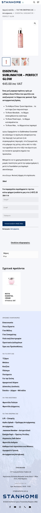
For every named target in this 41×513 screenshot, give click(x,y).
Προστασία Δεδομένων (12, 342)
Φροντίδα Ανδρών (10, 442)
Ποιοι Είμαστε (8, 326)
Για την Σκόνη (8, 378)
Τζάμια (5, 358)
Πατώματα (7, 374)
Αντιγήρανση (7, 13)
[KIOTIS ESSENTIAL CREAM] (11, 281)
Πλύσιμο (6, 370)
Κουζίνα (5, 366)
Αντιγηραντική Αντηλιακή (13, 454)
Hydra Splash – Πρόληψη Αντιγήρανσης (18, 422)
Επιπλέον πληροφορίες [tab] (20, 243)
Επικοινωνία (7, 322)
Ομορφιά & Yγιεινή (10, 450)
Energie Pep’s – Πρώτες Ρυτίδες (15, 434)
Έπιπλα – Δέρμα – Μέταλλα (14, 390)
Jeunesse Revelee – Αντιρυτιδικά (16, 430)
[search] (34, 2)
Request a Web (33, 502)
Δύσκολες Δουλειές (10, 386)
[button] (38, 2)
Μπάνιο (5, 362)
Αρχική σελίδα (8, 10)
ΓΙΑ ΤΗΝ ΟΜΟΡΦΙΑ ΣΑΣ (25, 10)
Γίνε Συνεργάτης (9, 334)
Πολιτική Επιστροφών (11, 338)
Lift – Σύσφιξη (8, 418)
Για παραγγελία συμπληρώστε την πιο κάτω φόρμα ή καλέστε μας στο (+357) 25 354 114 (20, 192)
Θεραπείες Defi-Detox (11, 438)
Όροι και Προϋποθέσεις (12, 346)
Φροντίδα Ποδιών (10, 402)
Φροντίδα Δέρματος (11, 406)
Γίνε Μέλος (7, 330)
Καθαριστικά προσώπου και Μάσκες (17, 446)
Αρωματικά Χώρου (10, 382)
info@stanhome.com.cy (20, 491)
